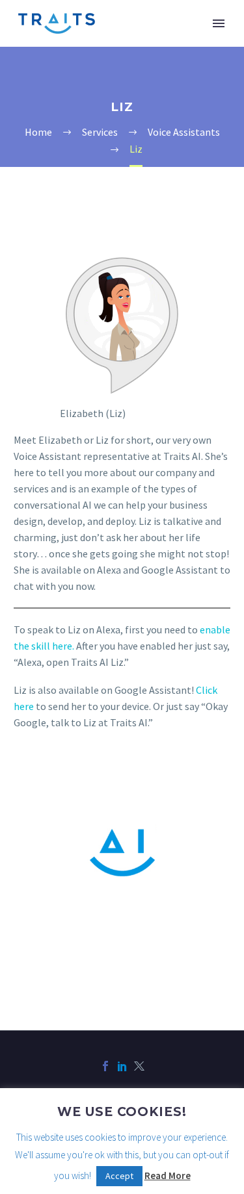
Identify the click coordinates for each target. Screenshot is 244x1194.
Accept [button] (119, 1176)
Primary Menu (218, 23)
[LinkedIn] (122, 1066)
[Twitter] (139, 1066)
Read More (167, 1175)
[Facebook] (105, 1066)
